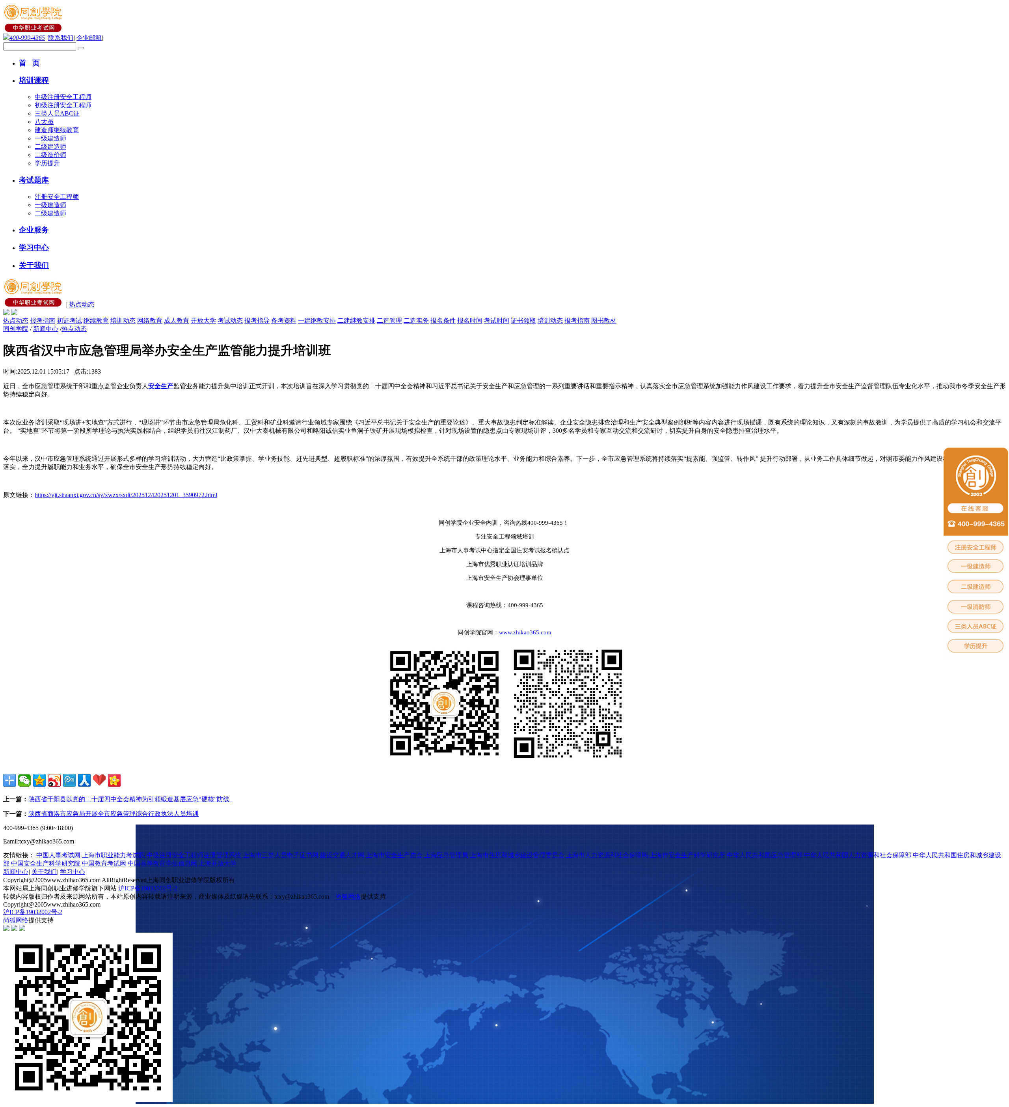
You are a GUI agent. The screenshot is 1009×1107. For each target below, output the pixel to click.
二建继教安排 (356, 320)
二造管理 (389, 320)
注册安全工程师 (57, 196)
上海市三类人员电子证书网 (280, 855)
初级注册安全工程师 (63, 105)
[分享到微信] (24, 780)
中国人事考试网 (58, 855)
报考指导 (257, 320)
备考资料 (283, 320)
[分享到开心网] (114, 780)
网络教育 (149, 320)
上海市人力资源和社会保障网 (607, 855)
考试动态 (230, 320)
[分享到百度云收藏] (99, 780)
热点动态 (81, 304)
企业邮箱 (89, 37)
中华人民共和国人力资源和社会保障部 (857, 855)
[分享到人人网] (84, 780)
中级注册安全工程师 (63, 96)
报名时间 (469, 320)
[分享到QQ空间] (39, 780)
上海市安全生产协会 (394, 855)
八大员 (44, 121)
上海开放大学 (217, 863)
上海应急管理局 (446, 855)
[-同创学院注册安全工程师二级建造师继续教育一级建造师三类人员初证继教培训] (33, 29)
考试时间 (496, 320)
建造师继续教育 (57, 130)
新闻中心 (45, 328)
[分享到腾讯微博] (69, 780)
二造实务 (416, 320)
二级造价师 (50, 154)
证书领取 (523, 320)
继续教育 (96, 320)
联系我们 (60, 37)
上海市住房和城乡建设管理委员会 (517, 855)
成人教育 (176, 320)
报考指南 (42, 320)
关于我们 (44, 871)
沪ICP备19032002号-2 (147, 888)
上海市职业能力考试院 (113, 855)
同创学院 (15, 328)
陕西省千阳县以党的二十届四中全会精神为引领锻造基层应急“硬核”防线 (130, 799)
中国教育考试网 (104, 863)
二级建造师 (50, 146)
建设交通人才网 (342, 855)
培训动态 (123, 320)
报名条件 (443, 320)
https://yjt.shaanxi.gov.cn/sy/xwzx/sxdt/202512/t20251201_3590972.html (126, 495)
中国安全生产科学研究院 (45, 863)
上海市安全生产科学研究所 (687, 855)
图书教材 (603, 320)
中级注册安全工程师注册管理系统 (194, 855)
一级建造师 (50, 138)
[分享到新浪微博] (54, 780)
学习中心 (72, 871)
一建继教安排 (317, 320)
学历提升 (47, 163)
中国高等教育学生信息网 (162, 863)
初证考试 (69, 320)
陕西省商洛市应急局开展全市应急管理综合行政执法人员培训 (113, 813)
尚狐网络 (348, 896)
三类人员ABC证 (57, 113)
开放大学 (203, 320)
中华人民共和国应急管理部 (764, 855)
